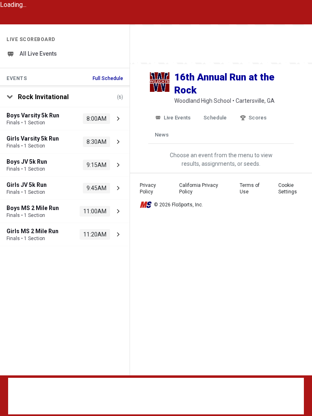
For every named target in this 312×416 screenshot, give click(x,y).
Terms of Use (250, 188)
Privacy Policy (148, 188)
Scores (257, 118)
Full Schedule (108, 78)
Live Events (177, 118)
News (162, 135)
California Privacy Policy (198, 188)
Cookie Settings (287, 188)
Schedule (215, 118)
